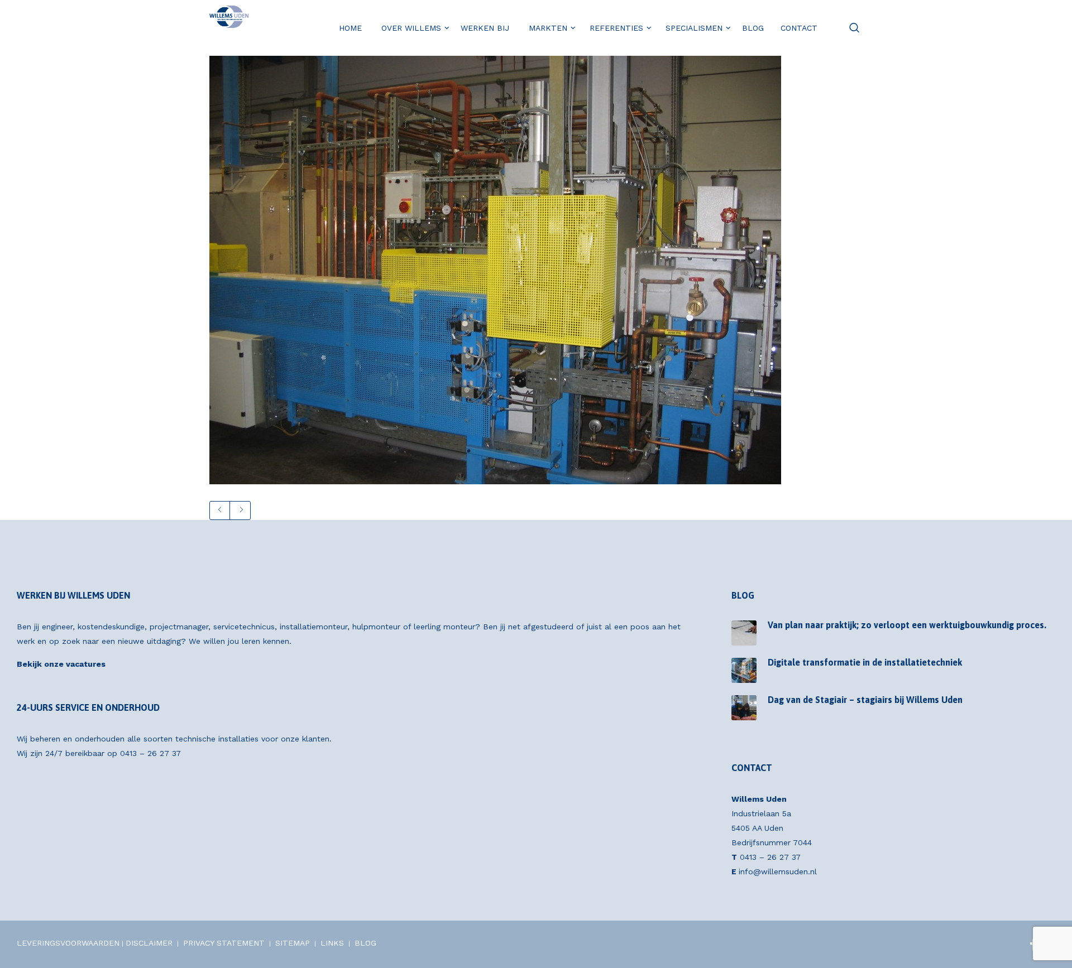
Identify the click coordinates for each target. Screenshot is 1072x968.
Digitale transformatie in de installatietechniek (865, 662)
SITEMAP (292, 942)
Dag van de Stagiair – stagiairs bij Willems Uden (865, 700)
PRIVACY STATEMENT (224, 942)
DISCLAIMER (149, 942)
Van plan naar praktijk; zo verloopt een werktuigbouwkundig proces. (907, 625)
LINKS (332, 942)
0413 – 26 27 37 (150, 753)
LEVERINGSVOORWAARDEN (68, 942)
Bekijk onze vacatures (61, 663)
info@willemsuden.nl (778, 871)
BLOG (365, 942)
